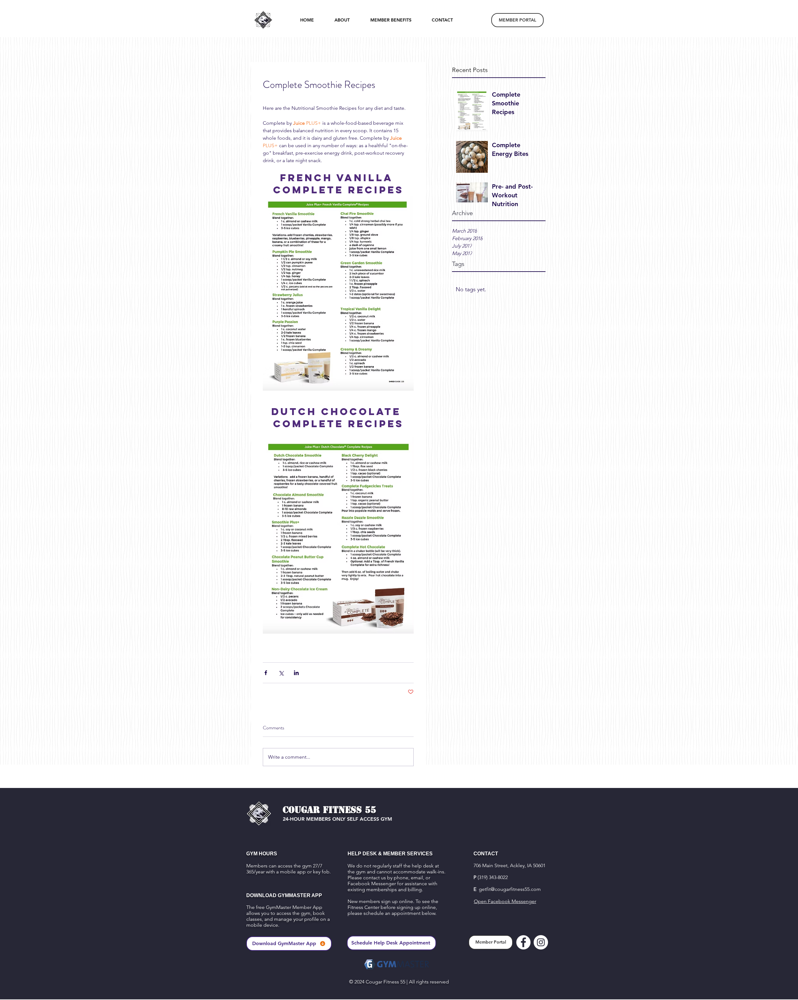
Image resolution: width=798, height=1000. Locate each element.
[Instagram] (541, 942)
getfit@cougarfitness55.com (510, 889)
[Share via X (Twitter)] (281, 673)
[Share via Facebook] (266, 673)
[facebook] (523, 942)
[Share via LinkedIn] (296, 673)
